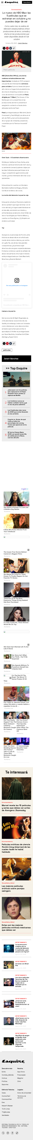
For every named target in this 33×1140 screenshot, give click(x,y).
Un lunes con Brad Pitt (22, 964)
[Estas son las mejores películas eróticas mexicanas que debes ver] (16, 908)
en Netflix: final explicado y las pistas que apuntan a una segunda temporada (22, 1040)
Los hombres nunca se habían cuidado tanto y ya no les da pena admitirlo (17, 403)
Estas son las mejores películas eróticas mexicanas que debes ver (16, 927)
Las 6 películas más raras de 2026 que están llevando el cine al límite (18, 412)
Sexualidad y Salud (8, 883)
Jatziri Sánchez (22, 43)
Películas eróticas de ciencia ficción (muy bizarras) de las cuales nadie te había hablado (16, 848)
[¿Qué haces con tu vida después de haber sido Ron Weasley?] (9, 1021)
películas (7, 350)
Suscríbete (27, 2)
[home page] (11, 2)
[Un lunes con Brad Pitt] (9, 965)
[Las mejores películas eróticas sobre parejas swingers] (16, 869)
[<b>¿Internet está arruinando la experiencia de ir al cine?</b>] (9, 1004)
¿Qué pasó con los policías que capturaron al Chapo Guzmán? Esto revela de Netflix (17, 392)
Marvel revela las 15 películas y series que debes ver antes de (16, 808)
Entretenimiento (16, 9)
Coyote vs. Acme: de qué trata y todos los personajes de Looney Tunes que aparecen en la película (17, 423)
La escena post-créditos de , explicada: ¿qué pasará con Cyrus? (22, 948)
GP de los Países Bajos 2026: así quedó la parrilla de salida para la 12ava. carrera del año (17, 435)
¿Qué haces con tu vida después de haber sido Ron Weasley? (22, 1021)
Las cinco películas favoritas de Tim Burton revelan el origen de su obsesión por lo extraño (22, 982)
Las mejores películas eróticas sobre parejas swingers (13, 888)
